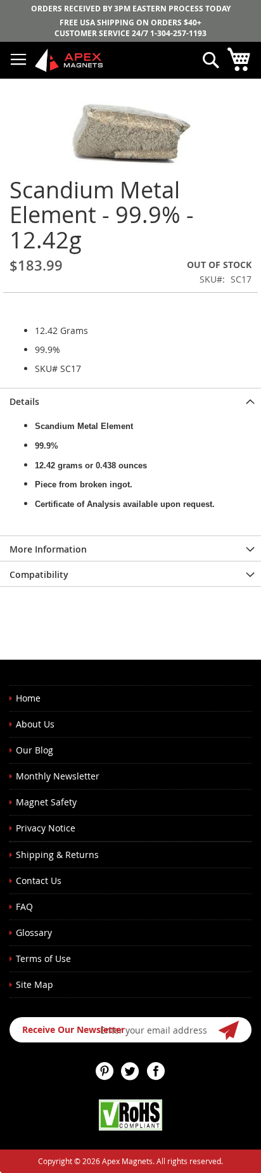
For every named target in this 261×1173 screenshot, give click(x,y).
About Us (35, 724)
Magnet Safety (46, 802)
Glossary (34, 932)
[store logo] (70, 60)
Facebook (155, 1070)
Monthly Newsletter (57, 776)
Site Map (34, 984)
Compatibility (39, 574)
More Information (48, 549)
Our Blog (34, 750)
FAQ (24, 907)
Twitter (130, 1070)
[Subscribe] (229, 1029)
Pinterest (105, 1070)
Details (24, 401)
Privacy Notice (45, 828)
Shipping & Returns (57, 855)
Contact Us (38, 881)
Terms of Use (43, 958)
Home (28, 698)
